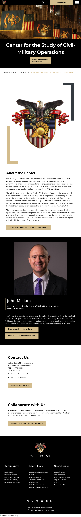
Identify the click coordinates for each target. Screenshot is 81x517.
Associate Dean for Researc (27, 415)
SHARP (31, 475)
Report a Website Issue (11, 482)
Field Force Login (59, 475)
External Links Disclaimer (62, 485)
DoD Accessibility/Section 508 (38, 472)
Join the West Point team (12, 477)
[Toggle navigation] (77, 2)
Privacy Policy (33, 482)
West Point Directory (10, 475)
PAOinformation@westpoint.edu (41, 508)
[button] (29, 501)
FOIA (55, 482)
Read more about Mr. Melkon (20, 329)
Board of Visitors (59, 472)
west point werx (20, 72)
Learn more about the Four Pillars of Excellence (28, 227)
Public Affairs (8, 472)
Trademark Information (36, 480)
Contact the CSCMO (19, 386)
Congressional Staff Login (62, 477)
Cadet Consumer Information (38, 487)
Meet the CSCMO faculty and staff (21, 336)
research (7, 72)
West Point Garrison (10, 480)
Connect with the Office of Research (27, 423)
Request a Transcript (60, 480)
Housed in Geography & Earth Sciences (40, 60)
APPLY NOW (61, 2)
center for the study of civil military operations (51, 72)
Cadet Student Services (36, 485)
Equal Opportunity (35, 477)
